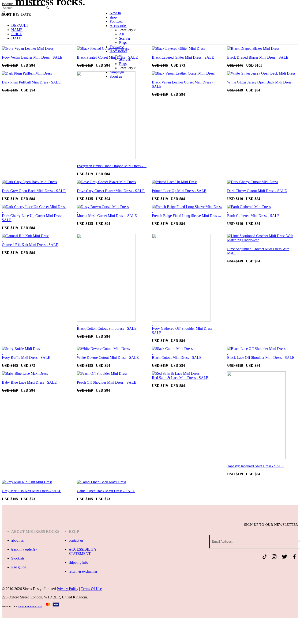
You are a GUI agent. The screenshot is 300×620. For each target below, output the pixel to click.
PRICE (16, 34)
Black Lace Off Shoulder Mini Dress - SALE (260, 357)
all (121, 55)
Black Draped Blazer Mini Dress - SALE (257, 57)
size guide (18, 567)
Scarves (125, 38)
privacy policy (67, 589)
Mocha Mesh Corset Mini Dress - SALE (107, 216)
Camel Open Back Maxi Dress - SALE (106, 491)
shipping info (78, 562)
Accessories (118, 26)
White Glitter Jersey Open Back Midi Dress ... (261, 82)
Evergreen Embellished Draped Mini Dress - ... (111, 166)
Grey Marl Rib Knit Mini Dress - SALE (31, 491)
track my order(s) (24, 549)
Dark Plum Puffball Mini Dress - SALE (31, 82)
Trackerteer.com (30, 606)
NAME (16, 30)
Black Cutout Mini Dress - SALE (177, 357)
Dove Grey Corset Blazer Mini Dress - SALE (111, 191)
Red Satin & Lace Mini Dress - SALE (180, 378)
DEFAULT (19, 25)
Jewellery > (127, 30)
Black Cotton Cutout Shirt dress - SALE (107, 328)
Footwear (117, 21)
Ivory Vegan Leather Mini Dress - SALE (32, 57)
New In (115, 13)
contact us (76, 540)
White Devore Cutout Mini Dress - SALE (108, 357)
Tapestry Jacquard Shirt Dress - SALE (255, 466)
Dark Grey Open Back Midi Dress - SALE (34, 191)
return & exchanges (83, 571)
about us (116, 76)
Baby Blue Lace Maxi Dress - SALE (29, 382)
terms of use (91, 589)
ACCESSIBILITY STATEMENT (83, 551)
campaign (117, 72)
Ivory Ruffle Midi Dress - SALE (26, 357)
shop (113, 17)
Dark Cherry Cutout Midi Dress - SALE (257, 191)
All (121, 34)
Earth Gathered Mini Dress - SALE (253, 216)
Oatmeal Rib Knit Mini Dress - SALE (30, 245)
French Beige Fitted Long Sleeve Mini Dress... (186, 216)
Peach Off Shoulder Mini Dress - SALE (106, 382)
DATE (16, 38)
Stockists (17, 558)
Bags (123, 43)
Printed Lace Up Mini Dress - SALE (179, 191)
